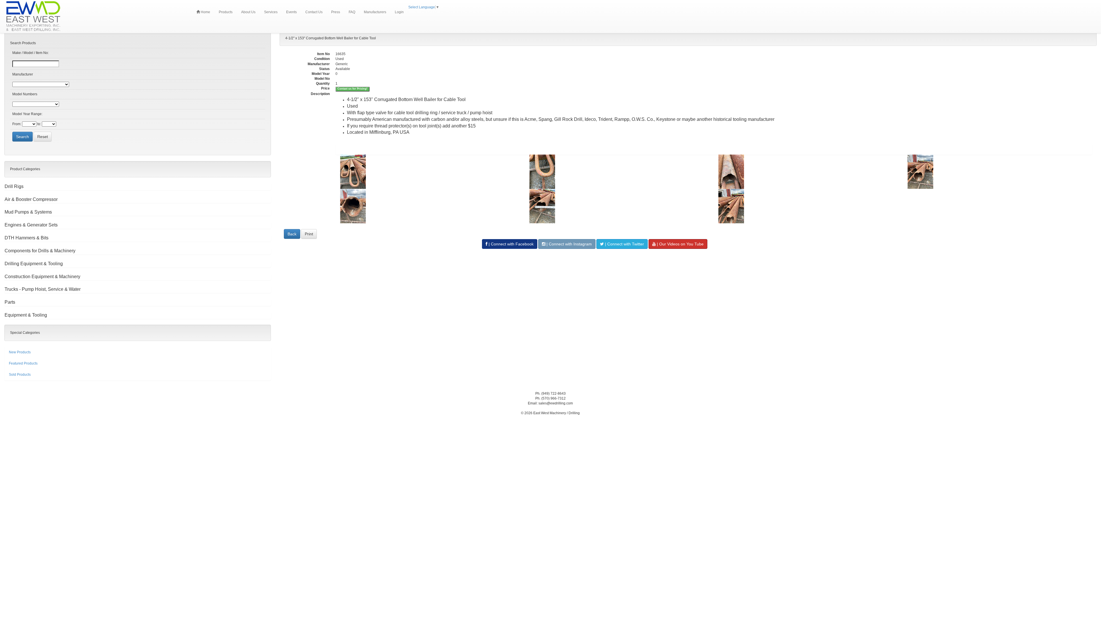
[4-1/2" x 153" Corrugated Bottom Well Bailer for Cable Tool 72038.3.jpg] (808, 171)
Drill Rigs (14, 186)
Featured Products (23, 363)
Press (335, 12)
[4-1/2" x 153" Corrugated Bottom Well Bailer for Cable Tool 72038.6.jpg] (619, 206)
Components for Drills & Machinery (40, 250)
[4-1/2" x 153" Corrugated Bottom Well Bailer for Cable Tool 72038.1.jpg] (430, 171)
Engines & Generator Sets (31, 224)
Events (291, 12)
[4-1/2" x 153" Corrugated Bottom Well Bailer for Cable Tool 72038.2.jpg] (619, 171)
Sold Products (20, 375)
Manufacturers (375, 12)
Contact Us (314, 12)
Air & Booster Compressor (31, 199)
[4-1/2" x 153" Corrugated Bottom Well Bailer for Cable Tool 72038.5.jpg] (430, 206)
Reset (42, 136)
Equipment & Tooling (26, 315)
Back (292, 234)
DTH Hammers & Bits (26, 237)
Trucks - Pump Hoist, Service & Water (43, 289)
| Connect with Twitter (624, 244)
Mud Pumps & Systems (28, 212)
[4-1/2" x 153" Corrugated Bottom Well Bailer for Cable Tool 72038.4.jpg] (997, 171)
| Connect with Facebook (510, 244)
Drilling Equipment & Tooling (34, 263)
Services (271, 12)
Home (205, 12)
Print (309, 234)
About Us (248, 12)
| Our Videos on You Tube (680, 244)
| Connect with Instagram (568, 244)
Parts (10, 302)
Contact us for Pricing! (352, 88)
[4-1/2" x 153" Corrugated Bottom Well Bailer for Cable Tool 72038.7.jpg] (808, 206)
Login (399, 12)
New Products (20, 352)
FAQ (352, 12)
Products (226, 12)
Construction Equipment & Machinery (42, 276)
